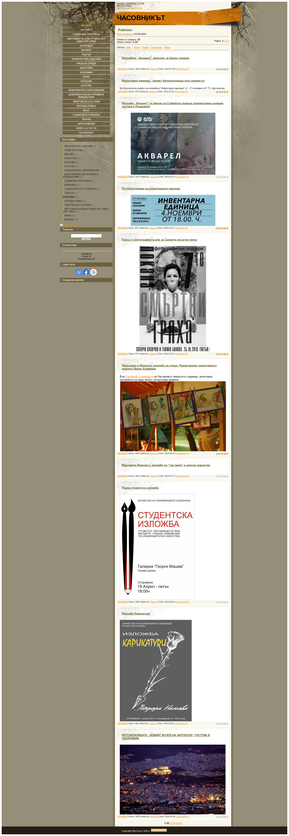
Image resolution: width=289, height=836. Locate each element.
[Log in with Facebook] (86, 272)
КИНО (68, 215)
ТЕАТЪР (69, 193)
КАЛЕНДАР (70, 185)
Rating (145, 47)
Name (137, 47)
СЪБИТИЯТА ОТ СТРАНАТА (80, 189)
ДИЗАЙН (69, 154)
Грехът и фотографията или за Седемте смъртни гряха (159, 239)
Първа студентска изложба (140, 487)
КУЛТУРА (69, 166)
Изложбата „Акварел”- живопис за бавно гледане (155, 58)
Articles (128, 34)
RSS (140, 8)
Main (119, 8)
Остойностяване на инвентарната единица (151, 188)
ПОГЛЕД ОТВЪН (74, 201)
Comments (156, 47)
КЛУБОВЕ (70, 162)
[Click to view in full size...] (173, 174)
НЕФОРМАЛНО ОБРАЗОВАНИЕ (82, 170)
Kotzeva (154, 69)
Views (167, 47)
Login (134, 8)
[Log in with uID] (79, 272)
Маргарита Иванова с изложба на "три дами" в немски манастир (166, 465)
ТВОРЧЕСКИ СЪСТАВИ (78, 205)
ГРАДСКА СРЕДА (74, 150)
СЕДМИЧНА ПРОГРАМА (78, 181)
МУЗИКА (69, 219)
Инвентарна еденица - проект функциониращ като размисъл (163, 80)
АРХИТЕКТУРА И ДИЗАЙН (79, 146)
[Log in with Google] (93, 272)
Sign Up (126, 8)
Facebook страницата (139, 376)
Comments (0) (182, 69)
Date (128, 47)
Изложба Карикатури (136, 613)
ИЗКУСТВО (71, 158)
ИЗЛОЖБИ (69, 197)
